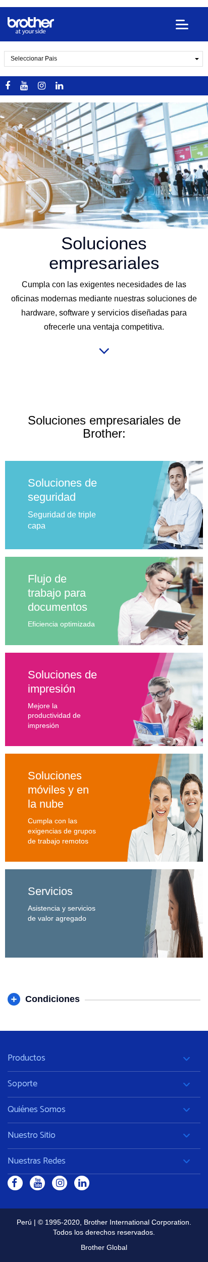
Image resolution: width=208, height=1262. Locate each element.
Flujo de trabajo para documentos (57, 592)
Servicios (50, 891)
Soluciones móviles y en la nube (58, 789)
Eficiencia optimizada (61, 624)
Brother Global (104, 1247)
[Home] (31, 26)
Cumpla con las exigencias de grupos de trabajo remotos (62, 831)
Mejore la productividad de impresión (54, 716)
